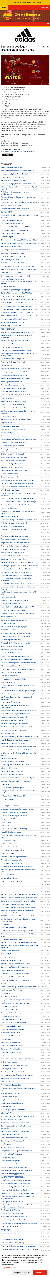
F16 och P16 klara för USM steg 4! (12, 1154)
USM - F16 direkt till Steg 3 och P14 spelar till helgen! (18, 691)
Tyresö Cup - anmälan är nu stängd (12, 881)
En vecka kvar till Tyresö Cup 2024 (12, 604)
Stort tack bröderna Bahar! (9, 516)
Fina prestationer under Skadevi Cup (13, 296)
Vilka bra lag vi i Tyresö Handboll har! (13, 1110)
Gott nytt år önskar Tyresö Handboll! (13, 256)
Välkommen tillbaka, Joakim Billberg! (13, 401)
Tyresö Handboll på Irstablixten (11, 220)
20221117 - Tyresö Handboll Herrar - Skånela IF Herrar (19, 942)
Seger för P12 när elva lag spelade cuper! (14, 857)
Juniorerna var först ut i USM (10, 1032)
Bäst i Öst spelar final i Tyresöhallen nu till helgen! (17, 778)
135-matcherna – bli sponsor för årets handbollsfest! (19, 299)
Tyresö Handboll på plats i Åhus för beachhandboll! (18, 184)
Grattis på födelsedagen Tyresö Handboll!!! (15, 1183)
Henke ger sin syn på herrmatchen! (12, 970)
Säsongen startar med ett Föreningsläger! (15, 1078)
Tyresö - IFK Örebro (7, 853)
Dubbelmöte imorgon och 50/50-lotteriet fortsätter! (18, 613)
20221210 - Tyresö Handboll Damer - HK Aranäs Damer (19, 898)
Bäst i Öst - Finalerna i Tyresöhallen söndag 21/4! (17, 562)
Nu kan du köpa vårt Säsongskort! (12, 359)
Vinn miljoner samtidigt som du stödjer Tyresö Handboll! (20, 987)
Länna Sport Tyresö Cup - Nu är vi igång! (14, 812)
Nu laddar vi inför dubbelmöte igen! (13, 526)
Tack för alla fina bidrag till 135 (11, 474)
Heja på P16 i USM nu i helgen (11, 832)
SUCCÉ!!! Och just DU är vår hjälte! (12, 630)
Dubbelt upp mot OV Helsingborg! (12, 1141)
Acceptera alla (40, 1272)
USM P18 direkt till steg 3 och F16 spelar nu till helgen (19, 502)
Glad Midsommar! (7, 365)
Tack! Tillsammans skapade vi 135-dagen (14, 263)
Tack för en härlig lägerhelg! (10, 1226)
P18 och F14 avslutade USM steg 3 (12, 1147)
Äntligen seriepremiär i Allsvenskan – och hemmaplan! (19, 710)
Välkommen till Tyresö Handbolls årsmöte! (15, 209)
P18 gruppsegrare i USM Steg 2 (11, 939)
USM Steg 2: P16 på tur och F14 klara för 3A (15, 904)
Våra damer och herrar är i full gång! (13, 743)
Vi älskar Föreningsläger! (9, 1062)
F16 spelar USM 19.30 (8, 840)
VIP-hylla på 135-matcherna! (10, 490)
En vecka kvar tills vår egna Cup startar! (14, 815)
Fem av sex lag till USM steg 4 (11, 246)
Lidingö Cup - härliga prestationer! (12, 1052)
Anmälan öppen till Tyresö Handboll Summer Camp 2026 (20, 202)
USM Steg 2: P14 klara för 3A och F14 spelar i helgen (18, 907)
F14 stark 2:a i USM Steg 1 (9, 1006)
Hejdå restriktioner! (7, 1144)
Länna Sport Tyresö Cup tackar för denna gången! (17, 809)
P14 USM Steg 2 (6, 924)
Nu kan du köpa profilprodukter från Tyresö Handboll (18, 439)
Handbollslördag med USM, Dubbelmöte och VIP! (17, 607)
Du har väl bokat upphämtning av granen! (14, 620)
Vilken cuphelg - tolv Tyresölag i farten (13, 1220)
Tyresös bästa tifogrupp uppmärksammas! (15, 656)
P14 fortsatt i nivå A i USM (9, 847)
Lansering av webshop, (9, 1233)
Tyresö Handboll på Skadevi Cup (12, 464)
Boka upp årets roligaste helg (11, 205)
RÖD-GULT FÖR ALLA (8, 329)
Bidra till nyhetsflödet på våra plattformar (14, 967)
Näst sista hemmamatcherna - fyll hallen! (14, 1138)
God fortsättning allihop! (9, 623)
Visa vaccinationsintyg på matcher (12, 1174)
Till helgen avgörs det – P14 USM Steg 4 (14, 230)
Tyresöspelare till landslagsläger (12, 1202)
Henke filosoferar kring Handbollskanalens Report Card (19, 737)
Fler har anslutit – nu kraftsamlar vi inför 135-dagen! (18, 266)
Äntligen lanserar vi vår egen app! (12, 646)
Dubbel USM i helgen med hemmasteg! (14, 829)
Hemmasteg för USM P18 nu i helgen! (13, 429)
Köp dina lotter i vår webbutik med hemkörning (16, 1170)
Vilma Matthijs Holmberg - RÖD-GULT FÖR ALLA (17, 313)
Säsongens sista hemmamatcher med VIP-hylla (16, 419)
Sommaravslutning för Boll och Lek (12, 552)
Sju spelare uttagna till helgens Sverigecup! (15, 290)
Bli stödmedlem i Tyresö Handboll (12, 177)
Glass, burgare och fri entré (10, 477)
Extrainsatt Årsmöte (7, 733)
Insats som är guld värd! (9, 1164)
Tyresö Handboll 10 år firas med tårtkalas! (15, 1190)
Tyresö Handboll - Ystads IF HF (11, 1019)
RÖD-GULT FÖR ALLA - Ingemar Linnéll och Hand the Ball (19, 316)
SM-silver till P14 (6, 212)
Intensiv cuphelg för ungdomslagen (13, 344)
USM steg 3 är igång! (8, 1157)
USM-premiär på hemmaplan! (10, 702)
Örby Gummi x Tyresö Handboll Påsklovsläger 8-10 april (19, 240)
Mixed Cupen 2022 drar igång (10, 1093)
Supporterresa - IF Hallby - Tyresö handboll (15, 1131)
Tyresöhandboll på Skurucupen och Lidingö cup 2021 (19, 1223)
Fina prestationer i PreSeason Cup (12, 347)
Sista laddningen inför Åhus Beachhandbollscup (17, 1075)
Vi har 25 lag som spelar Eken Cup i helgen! (15, 765)
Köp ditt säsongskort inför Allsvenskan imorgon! (17, 332)
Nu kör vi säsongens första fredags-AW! (14, 457)
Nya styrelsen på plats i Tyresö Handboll (14, 174)
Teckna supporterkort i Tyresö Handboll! (14, 1065)
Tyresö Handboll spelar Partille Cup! (13, 362)
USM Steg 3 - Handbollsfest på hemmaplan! (15, 250)
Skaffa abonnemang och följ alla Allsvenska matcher (18, 663)
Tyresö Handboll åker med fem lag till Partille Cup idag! (19, 750)
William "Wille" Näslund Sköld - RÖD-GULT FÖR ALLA (18, 269)
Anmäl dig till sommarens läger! (11, 382)
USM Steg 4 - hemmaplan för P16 (12, 223)
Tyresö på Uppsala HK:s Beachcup (12, 1243)
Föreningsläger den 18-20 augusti (12, 771)
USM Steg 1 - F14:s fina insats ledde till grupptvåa (17, 669)
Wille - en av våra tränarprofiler (11, 666)
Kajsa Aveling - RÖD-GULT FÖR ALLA (13, 326)
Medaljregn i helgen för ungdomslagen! (14, 559)
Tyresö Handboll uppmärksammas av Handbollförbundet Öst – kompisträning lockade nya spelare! (19, 281)
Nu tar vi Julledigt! (7, 432)
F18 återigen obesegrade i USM (11, 860)
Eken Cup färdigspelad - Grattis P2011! (14, 372)
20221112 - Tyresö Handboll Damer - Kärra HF (16, 964)
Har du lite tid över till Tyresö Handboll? (14, 460)
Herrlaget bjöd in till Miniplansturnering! (14, 375)
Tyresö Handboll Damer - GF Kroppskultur (15, 980)
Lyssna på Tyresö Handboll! (10, 1134)
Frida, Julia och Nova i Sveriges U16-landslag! (16, 1000)
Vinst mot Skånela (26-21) (9, 676)
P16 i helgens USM (7, 993)
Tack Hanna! (5, 784)
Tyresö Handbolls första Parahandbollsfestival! (16, 575)
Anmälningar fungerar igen (10, 426)
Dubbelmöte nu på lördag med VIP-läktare (15, 973)
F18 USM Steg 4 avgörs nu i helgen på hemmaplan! (18, 584)
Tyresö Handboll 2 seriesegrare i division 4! (15, 395)
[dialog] (25, 1264)
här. (22, 130)
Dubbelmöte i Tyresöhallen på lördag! (13, 529)
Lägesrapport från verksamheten (12, 863)
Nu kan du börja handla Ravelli (11, 960)
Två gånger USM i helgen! (9, 799)
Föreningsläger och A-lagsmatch (12, 167)
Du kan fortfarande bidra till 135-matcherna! (15, 636)
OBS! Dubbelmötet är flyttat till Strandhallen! (15, 714)
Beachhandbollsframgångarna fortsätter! (14, 724)
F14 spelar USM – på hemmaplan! (12, 788)
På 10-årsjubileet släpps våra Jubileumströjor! (16, 1180)
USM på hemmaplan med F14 (11, 672)
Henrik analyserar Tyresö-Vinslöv (12, 990)
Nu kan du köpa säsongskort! (11, 533)
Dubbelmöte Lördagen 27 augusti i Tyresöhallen (17, 1059)
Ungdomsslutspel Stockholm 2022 (12, 1103)
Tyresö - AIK (5, 825)
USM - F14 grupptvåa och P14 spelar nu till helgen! (17, 483)
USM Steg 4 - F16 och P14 (9, 1113)
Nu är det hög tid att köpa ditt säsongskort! (15, 740)
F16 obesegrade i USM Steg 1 (11, 1026)
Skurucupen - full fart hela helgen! (12, 1049)
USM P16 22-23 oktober (9, 1010)
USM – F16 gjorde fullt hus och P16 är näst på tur (17, 498)
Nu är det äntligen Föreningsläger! (12, 720)
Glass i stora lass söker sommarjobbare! (14, 600)
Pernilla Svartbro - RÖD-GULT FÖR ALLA (14, 319)
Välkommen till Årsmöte (9, 768)
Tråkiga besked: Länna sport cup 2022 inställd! (16, 1151)
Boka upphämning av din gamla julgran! (14, 436)
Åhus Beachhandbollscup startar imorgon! (15, 536)
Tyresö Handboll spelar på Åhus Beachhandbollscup (18, 746)
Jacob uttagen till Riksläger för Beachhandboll (16, 727)
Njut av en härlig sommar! (9, 758)
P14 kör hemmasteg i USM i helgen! (13, 850)
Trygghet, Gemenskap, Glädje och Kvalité (14, 717)
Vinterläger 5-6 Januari (8, 286)
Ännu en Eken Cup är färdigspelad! (12, 761)
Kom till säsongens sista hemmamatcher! (15, 1123)
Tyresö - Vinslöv (6, 822)
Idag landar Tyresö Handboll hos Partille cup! (16, 543)
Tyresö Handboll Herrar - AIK (10, 1036)
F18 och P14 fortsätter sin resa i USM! (13, 610)
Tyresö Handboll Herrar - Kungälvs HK (13, 927)
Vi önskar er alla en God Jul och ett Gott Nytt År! (17, 866)
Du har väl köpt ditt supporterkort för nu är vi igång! (18, 901)
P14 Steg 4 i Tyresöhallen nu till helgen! (14, 388)
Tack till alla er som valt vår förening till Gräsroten (17, 931)
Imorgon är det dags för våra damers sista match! (17, 1116)
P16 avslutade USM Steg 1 (9, 996)
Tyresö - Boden (6, 843)
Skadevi (3, 983)
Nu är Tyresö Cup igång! (9, 597)
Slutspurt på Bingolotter (9, 878)
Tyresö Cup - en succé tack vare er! (12, 404)
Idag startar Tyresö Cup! (9, 423)
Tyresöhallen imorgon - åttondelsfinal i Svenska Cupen (19, 520)
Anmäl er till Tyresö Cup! (9, 617)
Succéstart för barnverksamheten (12, 467)
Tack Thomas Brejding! (8, 416)
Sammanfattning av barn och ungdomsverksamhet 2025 (19, 243)
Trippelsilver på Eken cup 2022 (11, 1085)
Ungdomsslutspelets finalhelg (11, 1100)
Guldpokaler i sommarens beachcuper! (14, 730)
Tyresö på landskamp (8, 398)
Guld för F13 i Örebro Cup (9, 508)
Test (2, 1055)
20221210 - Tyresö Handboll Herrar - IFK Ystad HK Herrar (19, 894)
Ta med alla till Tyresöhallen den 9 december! (16, 643)
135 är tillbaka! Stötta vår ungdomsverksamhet (16, 659)
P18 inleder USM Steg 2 (9, 957)
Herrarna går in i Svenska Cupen (11, 1069)
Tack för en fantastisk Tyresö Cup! (12, 233)
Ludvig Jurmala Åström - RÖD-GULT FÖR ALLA (16, 306)
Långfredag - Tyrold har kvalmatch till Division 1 (17, 569)
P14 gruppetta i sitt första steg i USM (13, 679)
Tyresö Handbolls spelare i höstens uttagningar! (17, 487)
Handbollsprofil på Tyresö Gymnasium (14, 470)
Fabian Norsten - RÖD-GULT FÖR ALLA (14, 322)
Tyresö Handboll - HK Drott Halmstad (13, 1023)
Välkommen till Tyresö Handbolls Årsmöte (15, 556)
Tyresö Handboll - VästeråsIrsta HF (12, 1029)
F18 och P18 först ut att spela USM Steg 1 (15, 505)
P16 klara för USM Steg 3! (9, 875)
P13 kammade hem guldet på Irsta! (12, 385)
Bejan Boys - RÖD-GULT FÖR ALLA (12, 273)
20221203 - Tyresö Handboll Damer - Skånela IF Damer (19, 916)
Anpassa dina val (8, 1268)
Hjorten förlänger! (7, 237)
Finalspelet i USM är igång (9, 1096)
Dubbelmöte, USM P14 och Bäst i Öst (13, 442)
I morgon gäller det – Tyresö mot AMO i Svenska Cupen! (19, 309)
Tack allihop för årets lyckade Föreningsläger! (16, 350)
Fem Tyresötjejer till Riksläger (10, 1210)
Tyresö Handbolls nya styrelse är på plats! (15, 546)
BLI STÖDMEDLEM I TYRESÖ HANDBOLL (14, 303)
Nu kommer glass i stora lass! (11, 640)
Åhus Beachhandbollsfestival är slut (13, 1072)
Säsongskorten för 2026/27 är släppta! (14, 180)
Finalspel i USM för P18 (8, 1106)
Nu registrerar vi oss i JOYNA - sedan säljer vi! (16, 572)
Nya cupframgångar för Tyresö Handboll (14, 340)
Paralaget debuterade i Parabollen (12, 774)
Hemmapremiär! (6, 1039)
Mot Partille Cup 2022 (8, 1082)
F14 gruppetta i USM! (8, 819)
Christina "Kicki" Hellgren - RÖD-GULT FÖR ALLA (17, 293)
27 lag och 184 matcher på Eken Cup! (13, 549)
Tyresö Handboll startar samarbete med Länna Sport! (18, 1246)
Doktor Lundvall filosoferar (10, 951)
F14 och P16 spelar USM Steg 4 (11, 1119)
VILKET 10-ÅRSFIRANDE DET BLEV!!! (13, 1177)
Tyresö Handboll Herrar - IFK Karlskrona (14, 977)
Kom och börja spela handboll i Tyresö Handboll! (17, 171)
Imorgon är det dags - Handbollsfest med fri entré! (18, 633)
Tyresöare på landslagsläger (10, 1160)
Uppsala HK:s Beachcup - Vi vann (12, 1239)
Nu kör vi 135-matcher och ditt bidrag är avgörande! (18, 480)
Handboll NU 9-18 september (10, 1042)
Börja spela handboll (8, 682)
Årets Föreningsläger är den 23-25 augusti (15, 539)
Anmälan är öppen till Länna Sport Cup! (14, 1167)
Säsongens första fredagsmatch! (12, 649)
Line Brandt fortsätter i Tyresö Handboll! (14, 408)
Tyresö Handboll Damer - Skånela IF (13, 1046)
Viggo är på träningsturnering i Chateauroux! (15, 368)
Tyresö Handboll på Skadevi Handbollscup (15, 1187)
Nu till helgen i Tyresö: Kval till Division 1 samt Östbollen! (19, 566)
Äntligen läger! (6, 1230)
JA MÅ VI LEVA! (6, 954)
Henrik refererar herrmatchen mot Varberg (15, 1003)
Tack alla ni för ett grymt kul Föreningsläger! (15, 523)
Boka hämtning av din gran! (10, 260)
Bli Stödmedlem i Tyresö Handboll (12, 446)
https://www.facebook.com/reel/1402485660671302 (18, 151)
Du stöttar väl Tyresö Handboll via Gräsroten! (16, 781)
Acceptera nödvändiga (22, 1272)
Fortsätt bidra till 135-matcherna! (12, 653)
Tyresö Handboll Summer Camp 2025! (13, 391)
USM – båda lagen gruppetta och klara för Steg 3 (17, 694)
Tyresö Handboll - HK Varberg (11, 1013)
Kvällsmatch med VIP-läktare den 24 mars (14, 796)
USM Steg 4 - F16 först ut (9, 806)
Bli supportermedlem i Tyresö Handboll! (14, 1216)
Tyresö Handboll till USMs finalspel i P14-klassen (17, 227)
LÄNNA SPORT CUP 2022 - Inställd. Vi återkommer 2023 (19, 1193)
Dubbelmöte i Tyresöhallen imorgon (13, 253)
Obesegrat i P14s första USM (10, 1016)
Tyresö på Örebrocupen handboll (12, 1213)
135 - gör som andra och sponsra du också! (15, 276)
